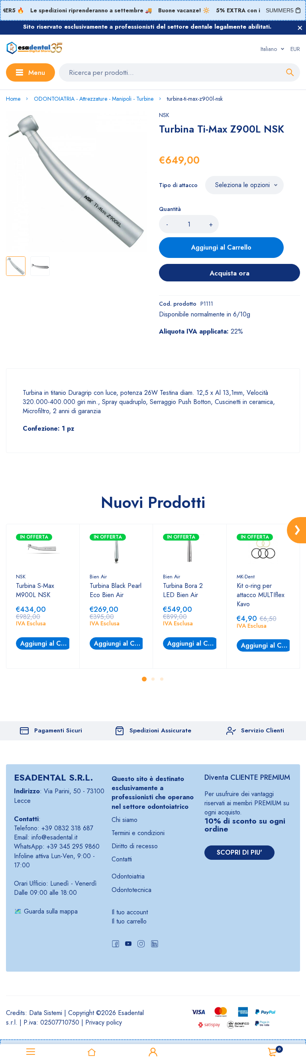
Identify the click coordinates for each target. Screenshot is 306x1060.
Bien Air (98, 576)
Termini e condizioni (138, 832)
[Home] (92, 1052)
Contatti (122, 859)
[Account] (153, 1052)
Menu (36, 72)
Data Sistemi (45, 1012)
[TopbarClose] (300, 28)
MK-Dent (246, 576)
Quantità (170, 209)
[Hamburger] (30, 1052)
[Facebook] (116, 945)
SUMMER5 (280, 10)
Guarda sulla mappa (51, 911)
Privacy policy (103, 1022)
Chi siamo (124, 819)
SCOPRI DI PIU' (239, 852)
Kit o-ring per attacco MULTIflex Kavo (260, 595)
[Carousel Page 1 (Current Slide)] (144, 679)
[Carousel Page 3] (161, 679)
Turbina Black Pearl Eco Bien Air (115, 590)
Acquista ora (229, 273)
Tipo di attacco (178, 185)
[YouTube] (128, 945)
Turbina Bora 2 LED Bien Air (183, 590)
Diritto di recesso (135, 846)
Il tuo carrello (129, 921)
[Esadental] (34, 49)
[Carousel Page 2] (153, 679)
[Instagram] (141, 945)
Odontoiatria (128, 876)
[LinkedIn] (155, 945)
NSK (164, 115)
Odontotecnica (131, 889)
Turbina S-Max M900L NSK (35, 590)
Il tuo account (130, 912)
